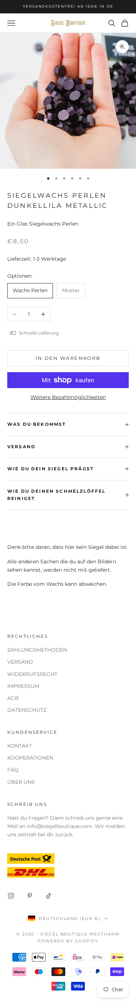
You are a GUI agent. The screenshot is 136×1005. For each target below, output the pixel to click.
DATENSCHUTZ (26, 710)
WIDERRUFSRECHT (32, 674)
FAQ (12, 769)
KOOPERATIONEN (30, 757)
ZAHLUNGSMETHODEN (37, 650)
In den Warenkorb (68, 358)
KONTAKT (19, 746)
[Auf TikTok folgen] (48, 895)
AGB (13, 698)
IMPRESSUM (23, 686)
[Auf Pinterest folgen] (29, 895)
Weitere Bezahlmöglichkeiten (68, 397)
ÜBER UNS (21, 782)
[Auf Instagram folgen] (11, 895)
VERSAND (20, 662)
